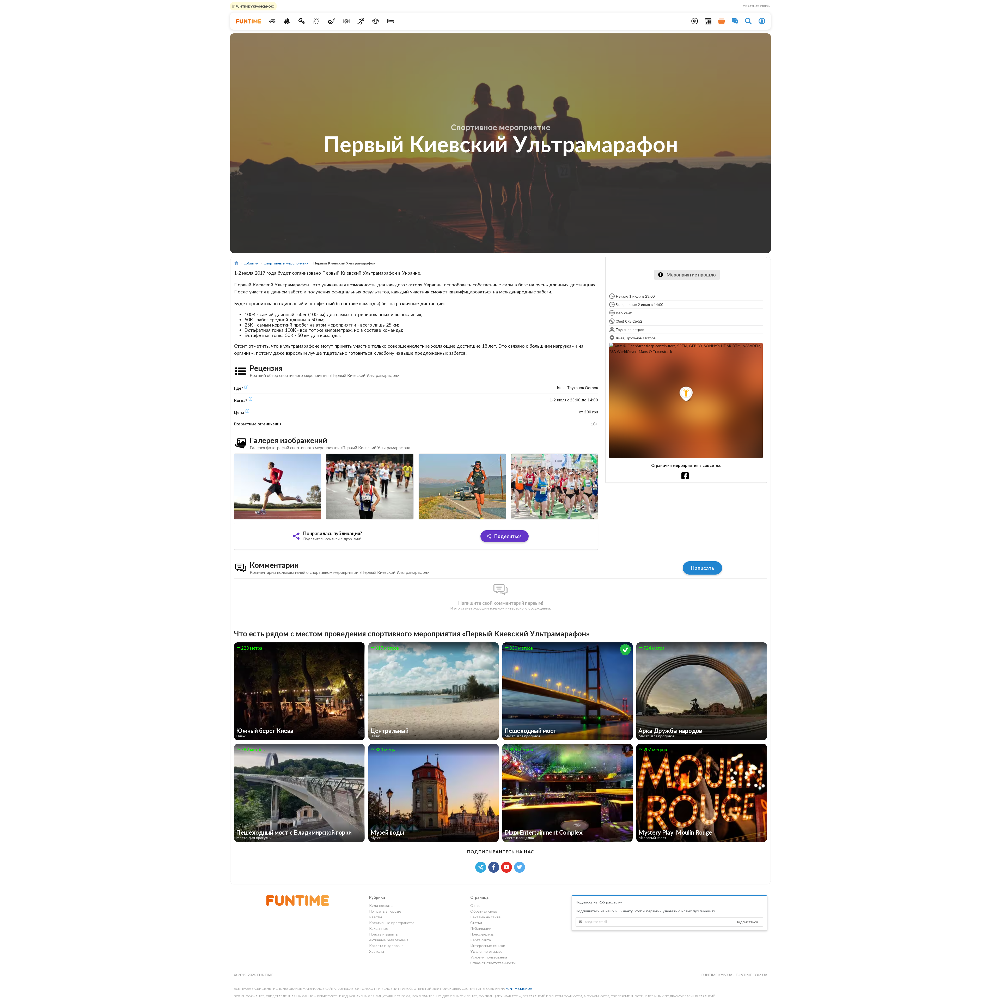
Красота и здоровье (386, 945)
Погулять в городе (385, 911)
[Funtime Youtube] (507, 866)
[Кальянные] (331, 21)
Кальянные (378, 928)
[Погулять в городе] (287, 21)
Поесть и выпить (383, 934)
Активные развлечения (388, 940)
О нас (475, 905)
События (251, 263)
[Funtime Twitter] (520, 866)
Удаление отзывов (486, 951)
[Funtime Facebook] (494, 866)
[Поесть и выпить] (346, 21)
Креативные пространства (391, 922)
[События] (708, 21)
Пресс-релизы (482, 934)
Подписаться (746, 922)
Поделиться (507, 536)
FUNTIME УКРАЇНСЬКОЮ (254, 6)
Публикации (480, 928)
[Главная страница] (236, 263)
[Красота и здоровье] (375, 21)
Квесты (375, 917)
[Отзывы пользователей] (735, 21)
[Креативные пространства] (316, 21)
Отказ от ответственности (493, 963)
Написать (702, 568)
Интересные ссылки (487, 945)
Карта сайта (480, 940)
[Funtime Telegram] (481, 866)
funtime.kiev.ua (519, 989)
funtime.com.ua (751, 975)
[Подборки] (722, 21)
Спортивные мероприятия (286, 263)
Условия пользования (488, 957)
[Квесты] (301, 21)
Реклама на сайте (485, 917)
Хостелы (376, 951)
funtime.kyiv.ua (717, 975)
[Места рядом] (695, 21)
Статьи (476, 922)
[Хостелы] (390, 21)
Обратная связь (756, 6)
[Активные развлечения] (361, 21)
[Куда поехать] (272, 21)
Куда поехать (381, 905)
